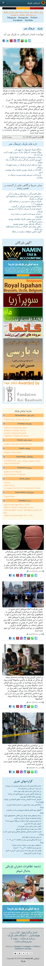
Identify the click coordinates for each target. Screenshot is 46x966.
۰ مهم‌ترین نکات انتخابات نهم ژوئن (31, 796)
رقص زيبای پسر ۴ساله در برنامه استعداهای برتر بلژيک (24, 228)
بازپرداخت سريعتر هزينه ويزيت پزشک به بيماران (25, 176)
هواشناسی (34, 935)
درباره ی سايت (27, 938)
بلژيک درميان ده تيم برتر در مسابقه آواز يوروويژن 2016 (26, 203)
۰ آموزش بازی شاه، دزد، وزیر (33, 823)
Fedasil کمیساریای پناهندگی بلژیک (17, 419)
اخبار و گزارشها (29, 932)
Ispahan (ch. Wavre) (13, 472)
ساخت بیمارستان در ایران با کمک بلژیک (25, 157)
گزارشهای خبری (23, 781)
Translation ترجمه (24, 501)
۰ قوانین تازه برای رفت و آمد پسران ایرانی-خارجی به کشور (24, 850)
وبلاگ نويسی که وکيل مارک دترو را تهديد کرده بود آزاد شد (23, 153)
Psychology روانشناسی (24, 457)
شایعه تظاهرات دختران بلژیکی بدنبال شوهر (23, 869)
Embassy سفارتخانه (25, 424)
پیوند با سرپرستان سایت (21, 940)
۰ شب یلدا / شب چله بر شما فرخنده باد (30, 788)
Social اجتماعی (24, 479)
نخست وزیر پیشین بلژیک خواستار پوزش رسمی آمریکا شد (25, 220)
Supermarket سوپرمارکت (24, 492)
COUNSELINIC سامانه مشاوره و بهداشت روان (22, 461)
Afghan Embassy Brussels (15, 428)
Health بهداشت (24, 448)
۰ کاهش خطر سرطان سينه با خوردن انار (30, 826)
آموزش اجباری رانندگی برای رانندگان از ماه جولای (24, 161)
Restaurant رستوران (24, 468)
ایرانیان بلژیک (33, 3)
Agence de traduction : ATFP (17, 505)
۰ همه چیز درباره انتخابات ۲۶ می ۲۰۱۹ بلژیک (28, 848)
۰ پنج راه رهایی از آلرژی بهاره (33, 853)
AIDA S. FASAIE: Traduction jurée (18, 507)
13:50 (24, 137)
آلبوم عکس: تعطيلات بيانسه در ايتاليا (26, 231)
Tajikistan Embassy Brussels (16, 436)
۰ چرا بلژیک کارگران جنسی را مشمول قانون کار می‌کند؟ (25, 794)
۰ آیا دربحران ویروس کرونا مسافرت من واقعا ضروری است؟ (24, 821)
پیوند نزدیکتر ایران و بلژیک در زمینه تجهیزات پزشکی (24, 166)
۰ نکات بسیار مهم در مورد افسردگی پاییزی (29, 829)
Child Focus (9, 485)
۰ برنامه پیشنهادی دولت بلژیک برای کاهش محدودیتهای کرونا (23, 815)
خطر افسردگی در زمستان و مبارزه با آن (24, 193)
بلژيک (40, 28)
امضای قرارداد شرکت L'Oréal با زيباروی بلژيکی (25, 210)
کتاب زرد (15, 932)
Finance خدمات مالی (24, 440)
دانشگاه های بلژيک (17, 935)
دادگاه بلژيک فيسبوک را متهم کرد (27, 149)
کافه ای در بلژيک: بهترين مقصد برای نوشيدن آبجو (24, 171)
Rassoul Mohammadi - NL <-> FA (18, 515)
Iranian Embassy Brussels (15, 433)
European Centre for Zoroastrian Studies (22, 488)
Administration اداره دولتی (24, 415)
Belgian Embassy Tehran (15, 430)
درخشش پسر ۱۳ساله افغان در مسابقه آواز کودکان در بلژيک (24, 198)
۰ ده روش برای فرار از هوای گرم (32, 837)
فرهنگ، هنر (29, 28)
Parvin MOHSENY (12, 463)
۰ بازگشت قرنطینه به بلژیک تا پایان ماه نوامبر (28, 818)
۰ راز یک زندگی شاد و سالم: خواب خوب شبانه (28, 791)
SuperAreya (9, 496)
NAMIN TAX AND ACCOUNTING (18, 444)
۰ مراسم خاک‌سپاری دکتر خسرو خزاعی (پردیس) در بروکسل (24, 786)
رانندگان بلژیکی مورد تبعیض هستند (27, 224)
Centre (7, 483)
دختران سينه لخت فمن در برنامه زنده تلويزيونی (27, 215)
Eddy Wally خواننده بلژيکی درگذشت (26, 206)
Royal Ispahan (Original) (14, 474)
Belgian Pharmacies (13, 452)
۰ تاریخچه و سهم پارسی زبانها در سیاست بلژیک (27, 845)
